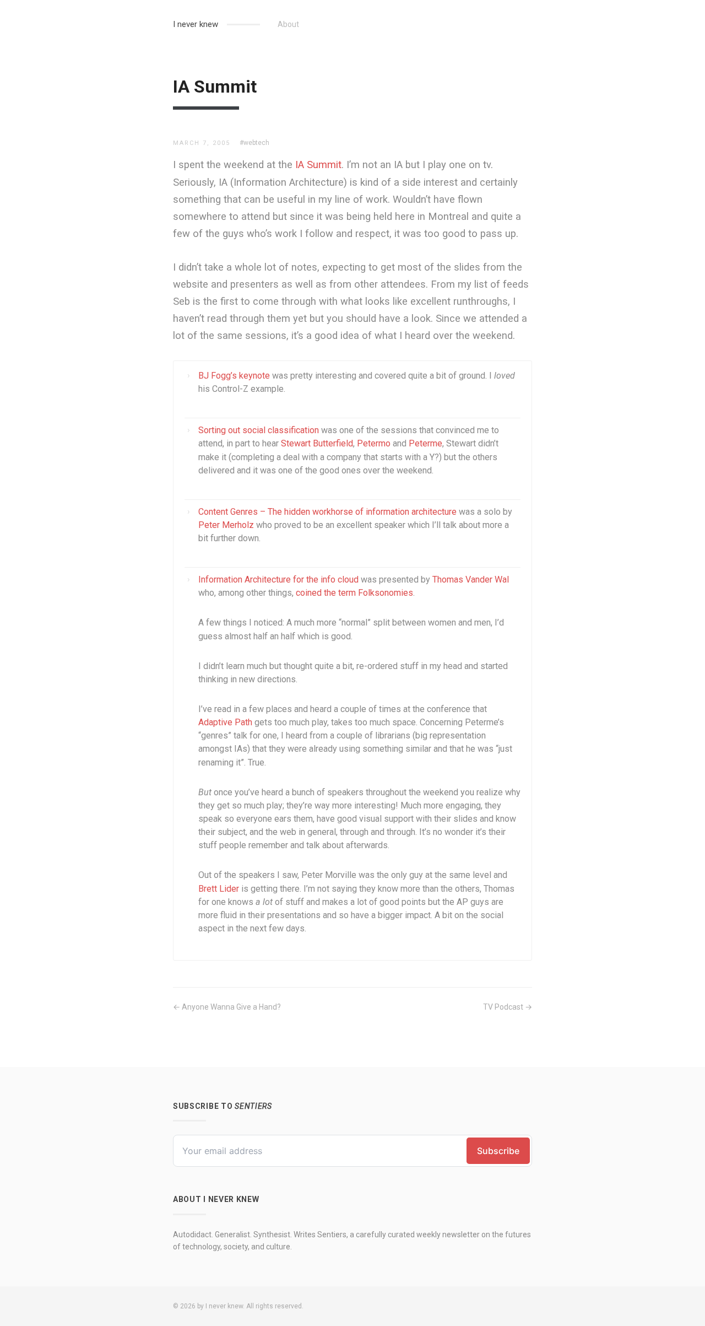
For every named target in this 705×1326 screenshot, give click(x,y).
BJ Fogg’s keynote (234, 375)
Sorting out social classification (258, 430)
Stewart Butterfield (317, 443)
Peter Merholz (226, 525)
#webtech (254, 143)
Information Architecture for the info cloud (278, 579)
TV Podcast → (507, 1006)
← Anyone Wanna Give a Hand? (227, 1006)
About (288, 24)
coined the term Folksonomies (354, 592)
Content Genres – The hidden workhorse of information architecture (327, 511)
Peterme (425, 443)
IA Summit (318, 164)
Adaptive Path (225, 722)
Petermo (374, 443)
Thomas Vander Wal (470, 579)
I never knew (195, 24)
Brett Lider (218, 888)
